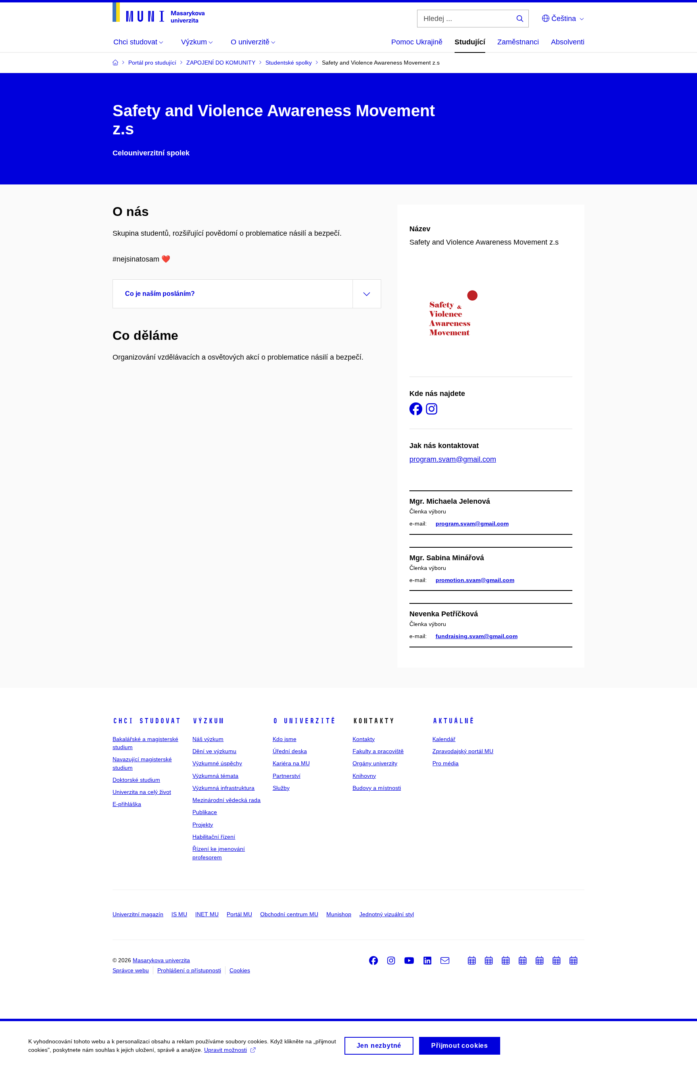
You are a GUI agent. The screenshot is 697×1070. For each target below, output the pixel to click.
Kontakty (364, 739)
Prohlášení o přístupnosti (189, 970)
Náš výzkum (207, 739)
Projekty (202, 824)
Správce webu (131, 970)
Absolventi (567, 42)
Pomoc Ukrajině (416, 42)
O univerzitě (304, 720)
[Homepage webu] (159, 12)
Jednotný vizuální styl (386, 914)
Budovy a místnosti (377, 788)
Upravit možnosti (225, 1050)
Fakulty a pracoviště (378, 751)
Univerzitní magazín (138, 914)
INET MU (207, 914)
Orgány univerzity (375, 763)
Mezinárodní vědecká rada (226, 800)
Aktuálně (453, 720)
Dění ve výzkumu (214, 751)
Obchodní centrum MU (289, 914)
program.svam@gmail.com (452, 459)
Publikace (204, 812)
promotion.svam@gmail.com (475, 580)
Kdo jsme (284, 739)
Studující (470, 42)
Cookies (240, 970)
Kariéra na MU (291, 763)
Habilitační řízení (213, 836)
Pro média (445, 763)
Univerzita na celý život (142, 792)
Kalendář (443, 739)
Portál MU (239, 914)
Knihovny (364, 776)
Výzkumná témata (215, 776)
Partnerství (287, 776)
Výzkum (208, 720)
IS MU (179, 914)
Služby (281, 788)
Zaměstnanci (518, 42)
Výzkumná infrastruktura (223, 788)
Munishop (338, 914)
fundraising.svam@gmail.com (477, 636)
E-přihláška (127, 804)
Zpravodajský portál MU (462, 751)
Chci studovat (147, 720)
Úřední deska (290, 751)
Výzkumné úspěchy (217, 763)
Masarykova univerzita (161, 960)
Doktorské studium (136, 780)
